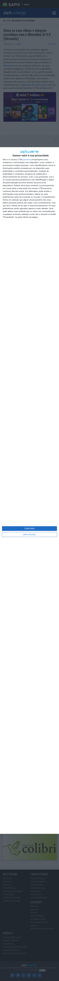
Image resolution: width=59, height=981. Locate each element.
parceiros (27, 159)
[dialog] (29, 490)
